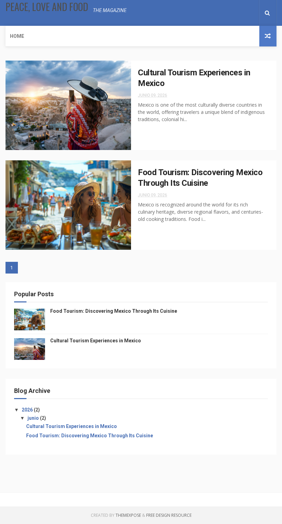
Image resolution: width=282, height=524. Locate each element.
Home (17, 36)
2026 (28, 410)
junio (34, 418)
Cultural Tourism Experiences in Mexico (95, 340)
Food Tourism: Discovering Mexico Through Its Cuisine (113, 311)
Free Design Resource (169, 515)
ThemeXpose (128, 515)
